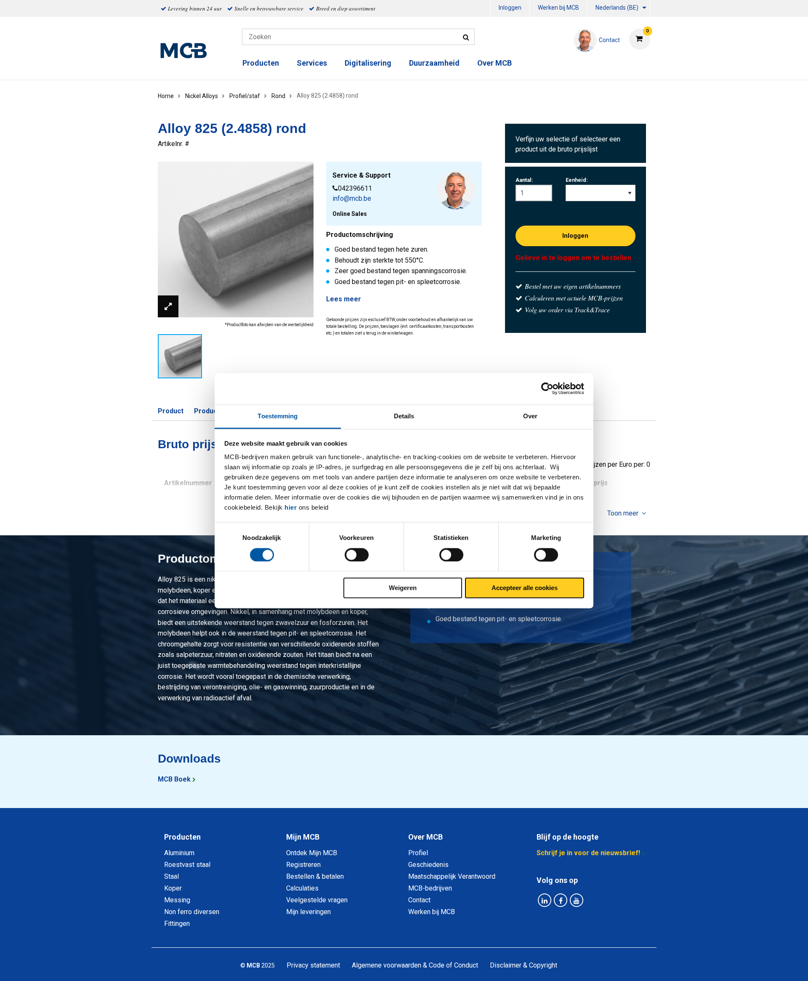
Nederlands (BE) (616, 7)
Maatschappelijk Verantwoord (451, 876)
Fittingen (177, 924)
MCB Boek (174, 779)
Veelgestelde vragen (317, 900)
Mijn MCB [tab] (302, 836)
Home (166, 96)
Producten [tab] (182, 836)
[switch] (357, 554)
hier (290, 507)
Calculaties (302, 888)
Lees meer (343, 299)
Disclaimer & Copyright (523, 965)
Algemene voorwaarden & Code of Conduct (415, 965)
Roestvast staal (187, 865)
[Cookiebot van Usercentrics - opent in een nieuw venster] (547, 388)
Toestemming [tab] (278, 416)
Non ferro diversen (191, 912)
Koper (173, 888)
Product (170, 411)
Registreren (303, 865)
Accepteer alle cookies (525, 588)
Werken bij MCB (558, 7)
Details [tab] (404, 416)
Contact (419, 900)
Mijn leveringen (308, 912)
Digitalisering (368, 62)
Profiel (418, 853)
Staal (171, 876)
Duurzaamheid (434, 62)
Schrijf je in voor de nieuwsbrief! (588, 853)
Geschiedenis (428, 865)
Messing (177, 900)
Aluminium (179, 853)
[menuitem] (510, 8)
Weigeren (403, 588)
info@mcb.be (351, 198)
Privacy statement (313, 965)
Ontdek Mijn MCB (311, 853)
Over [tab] (530, 416)
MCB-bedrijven (430, 888)
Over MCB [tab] (425, 836)
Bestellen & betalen (315, 876)
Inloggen (510, 7)
